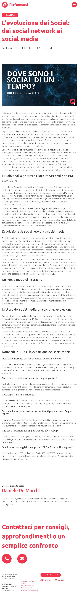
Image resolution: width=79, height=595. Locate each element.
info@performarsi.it (51, 575)
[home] (15, 5)
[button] (74, 4)
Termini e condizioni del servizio (28, 582)
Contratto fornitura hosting (29, 590)
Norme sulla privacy (27, 585)
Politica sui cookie (26, 588)
